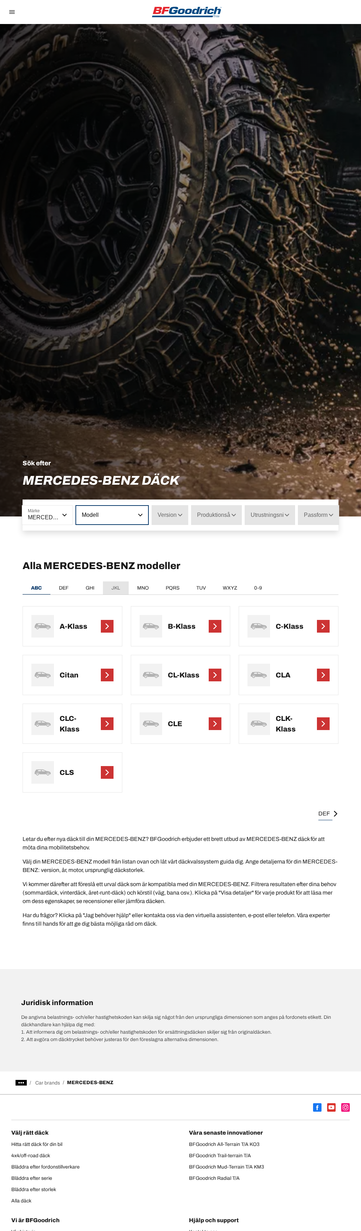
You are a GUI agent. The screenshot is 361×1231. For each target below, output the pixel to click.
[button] (64, 515)
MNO (143, 588)
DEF (64, 588)
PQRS (172, 588)
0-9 (258, 588)
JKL (115, 588)
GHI (90, 588)
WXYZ (230, 588)
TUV (201, 588)
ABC (36, 588)
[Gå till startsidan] (187, 12)
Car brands (47, 1083)
